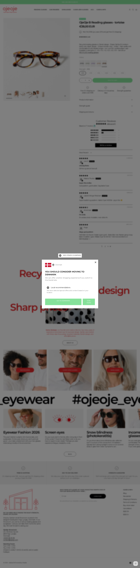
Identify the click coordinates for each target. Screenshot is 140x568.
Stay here (89, 302)
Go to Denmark (63, 301)
